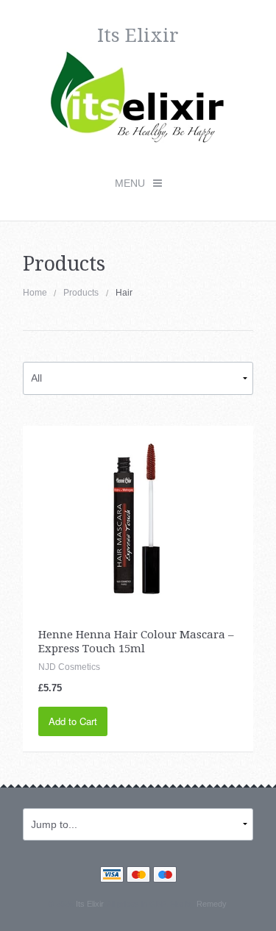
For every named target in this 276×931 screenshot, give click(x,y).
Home (35, 293)
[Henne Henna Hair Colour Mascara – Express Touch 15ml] (138, 512)
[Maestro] (165, 876)
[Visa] (112, 876)
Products (81, 293)
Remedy (211, 903)
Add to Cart (73, 721)
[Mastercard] (138, 876)
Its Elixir (89, 903)
